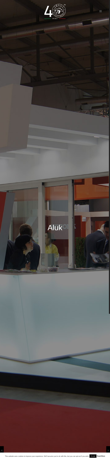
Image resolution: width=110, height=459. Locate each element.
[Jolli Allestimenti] (54, 11)
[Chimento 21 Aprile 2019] (108, 450)
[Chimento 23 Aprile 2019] (2, 450)
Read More (101, 456)
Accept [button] (93, 456)
